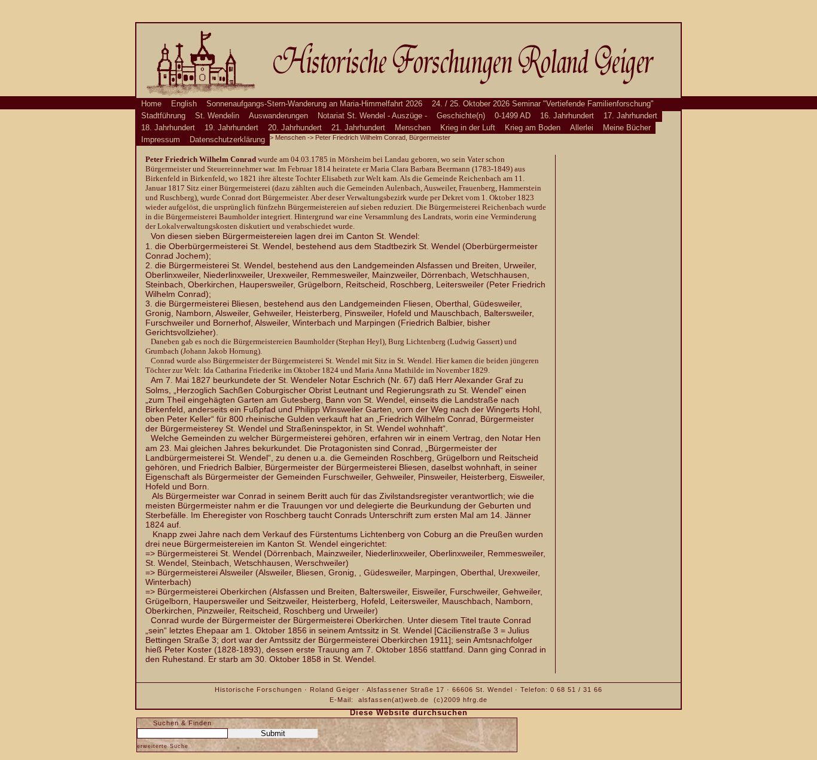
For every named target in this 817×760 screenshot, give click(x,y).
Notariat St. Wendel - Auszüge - (372, 116)
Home (151, 104)
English (184, 104)
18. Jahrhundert (168, 128)
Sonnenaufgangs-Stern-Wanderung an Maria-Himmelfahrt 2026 (314, 104)
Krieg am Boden (532, 128)
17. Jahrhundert (630, 116)
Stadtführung (163, 116)
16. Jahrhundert (567, 116)
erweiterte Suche (162, 746)
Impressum (160, 140)
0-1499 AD (513, 116)
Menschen (413, 128)
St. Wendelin (217, 116)
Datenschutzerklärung (227, 140)
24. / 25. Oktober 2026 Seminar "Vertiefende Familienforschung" (543, 104)
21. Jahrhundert (358, 128)
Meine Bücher (627, 128)
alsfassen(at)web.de (393, 699)
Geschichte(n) (461, 116)
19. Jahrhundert (231, 128)
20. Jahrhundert (295, 128)
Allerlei (581, 128)
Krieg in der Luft (467, 128)
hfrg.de (475, 699)
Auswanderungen (278, 116)
